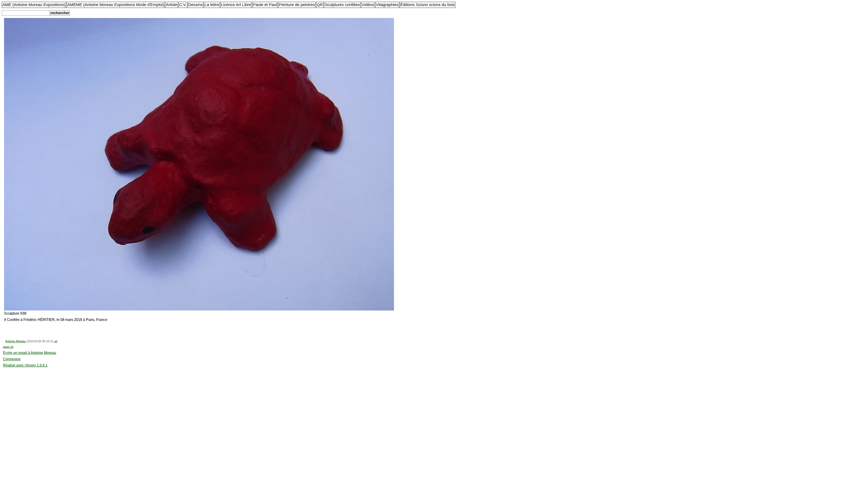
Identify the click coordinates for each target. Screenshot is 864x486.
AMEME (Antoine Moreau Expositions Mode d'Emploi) (115, 4)
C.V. (183, 4)
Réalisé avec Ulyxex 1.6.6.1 (25, 365)
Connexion (11, 359)
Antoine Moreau (15, 341)
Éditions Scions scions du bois (427, 4)
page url (8, 347)
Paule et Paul (265, 4)
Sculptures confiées (342, 4)
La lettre (212, 4)
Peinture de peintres (297, 4)
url (55, 341)
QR (320, 4)
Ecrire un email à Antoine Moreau (29, 353)
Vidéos (368, 4)
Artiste (171, 4)
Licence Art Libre (236, 4)
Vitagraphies (387, 4)
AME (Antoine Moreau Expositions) (33, 4)
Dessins (195, 4)
